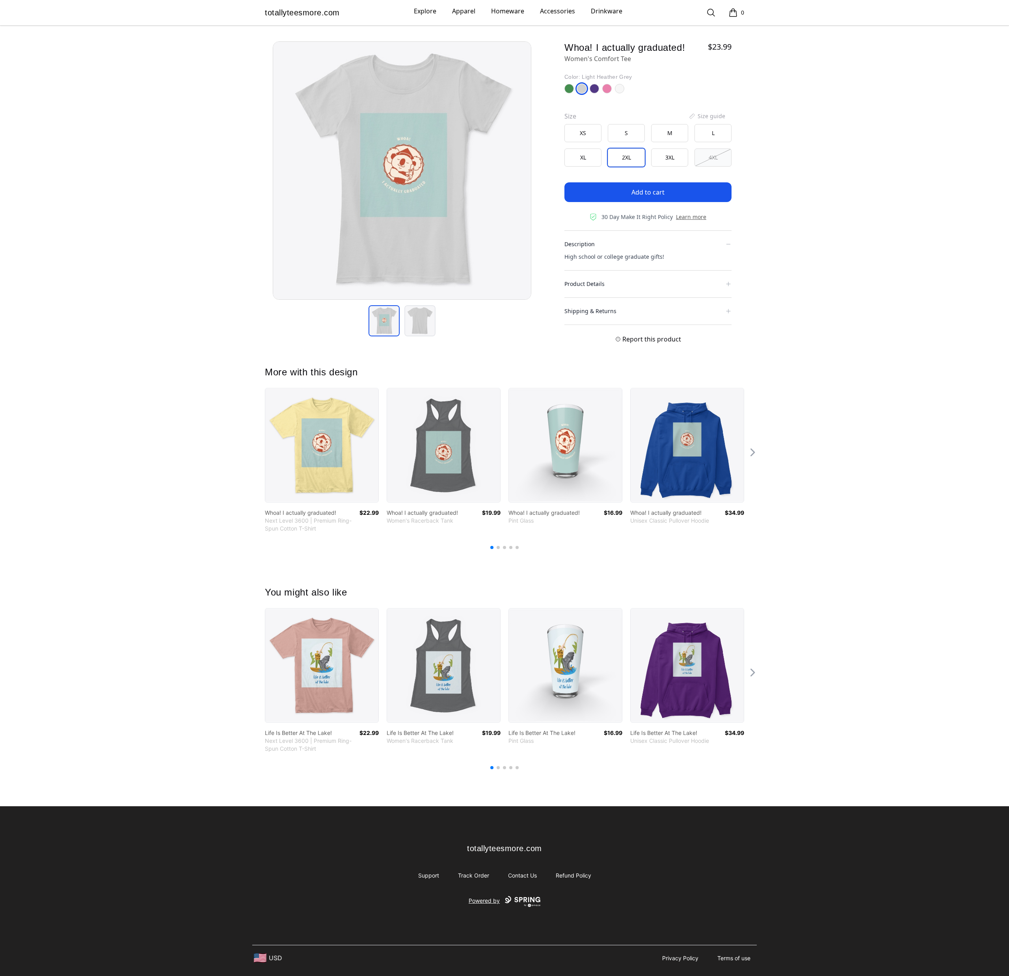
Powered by (484, 900)
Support (428, 875)
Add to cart (648, 192)
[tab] (384, 321)
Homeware (507, 11)
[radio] (582, 133)
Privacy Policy (680, 958)
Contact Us (522, 875)
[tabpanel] (402, 170)
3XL (669, 157)
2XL (626, 157)
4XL (713, 157)
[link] (321, 445)
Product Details (584, 284)
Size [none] (570, 116)
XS (583, 133)
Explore (425, 11)
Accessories (557, 11)
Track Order (473, 875)
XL (583, 157)
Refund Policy (573, 875)
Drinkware (606, 11)
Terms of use (733, 958)
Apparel (463, 11)
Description (579, 244)
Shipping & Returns (590, 311)
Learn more (691, 217)
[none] (706, 116)
